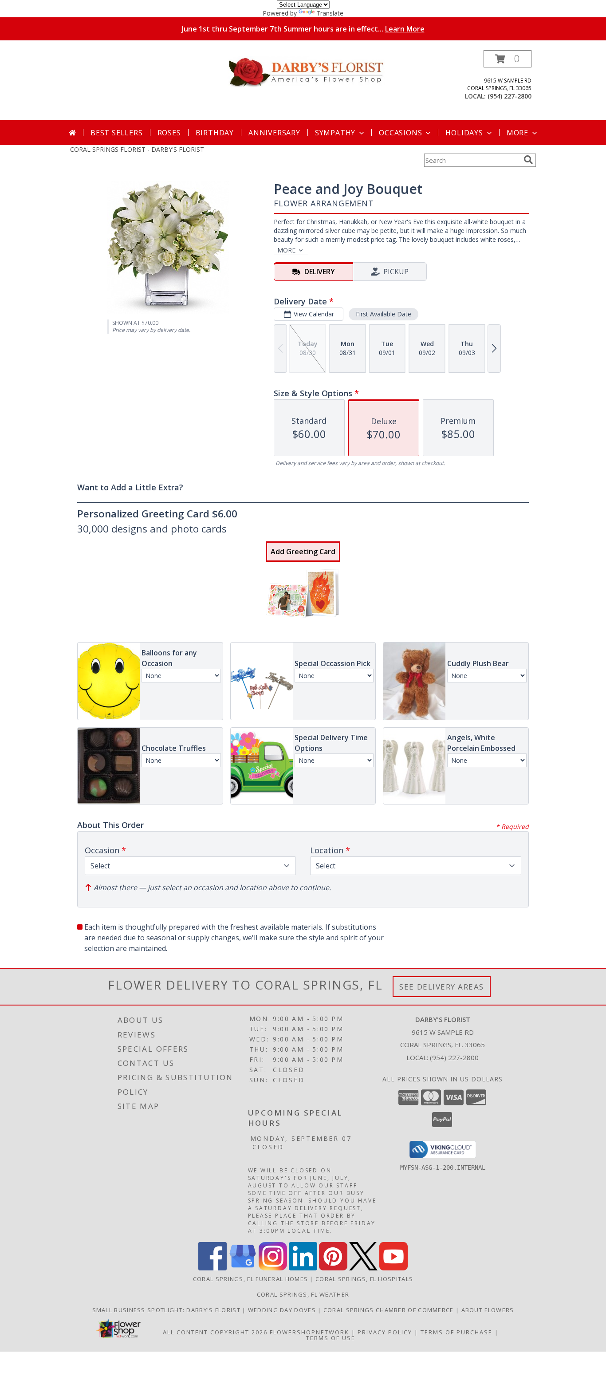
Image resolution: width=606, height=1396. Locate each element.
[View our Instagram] (273, 1268)
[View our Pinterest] (333, 1268)
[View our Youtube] (393, 1268)
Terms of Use (330, 1338)
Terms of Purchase (456, 1332)
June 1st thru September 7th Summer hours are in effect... (303, 29)
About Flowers (487, 1310)
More (517, 133)
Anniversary (274, 133)
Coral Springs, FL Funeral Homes (250, 1279)
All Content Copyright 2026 (215, 1332)
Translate (329, 13)
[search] (528, 160)
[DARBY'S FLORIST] (306, 71)
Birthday (215, 133)
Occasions (400, 133)
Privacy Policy (385, 1332)
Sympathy (335, 133)
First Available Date (383, 314)
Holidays (464, 133)
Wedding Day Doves (283, 1310)
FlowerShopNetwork (309, 1332)
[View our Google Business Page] (242, 1268)
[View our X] (363, 1268)
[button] (507, 58)
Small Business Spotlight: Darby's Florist (167, 1310)
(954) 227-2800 (509, 96)
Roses (169, 133)
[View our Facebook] (212, 1268)
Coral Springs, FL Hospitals (364, 1279)
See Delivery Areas (441, 987)
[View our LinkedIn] (303, 1268)
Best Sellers (117, 133)
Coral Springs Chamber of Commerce (389, 1310)
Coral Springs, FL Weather (303, 1294)
